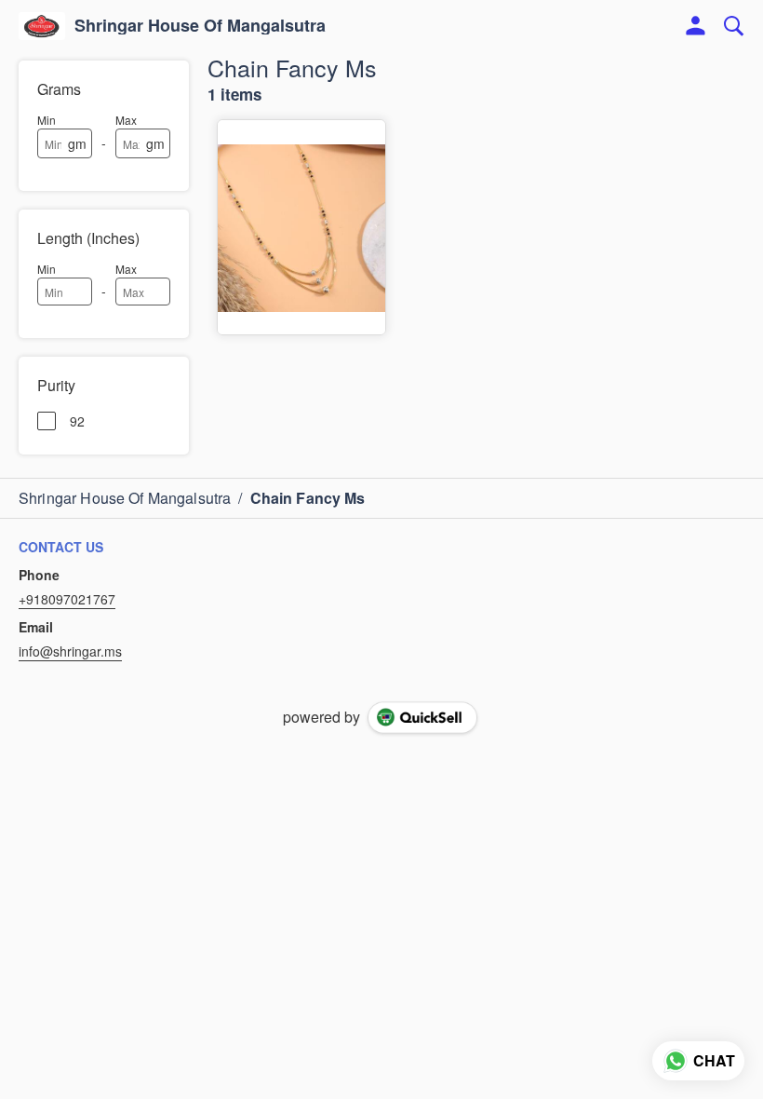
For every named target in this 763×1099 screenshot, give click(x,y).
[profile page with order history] (696, 26)
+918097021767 (67, 599)
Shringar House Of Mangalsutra (200, 26)
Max (126, 120)
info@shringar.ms (70, 651)
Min (46, 120)
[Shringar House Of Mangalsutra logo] (42, 26)
